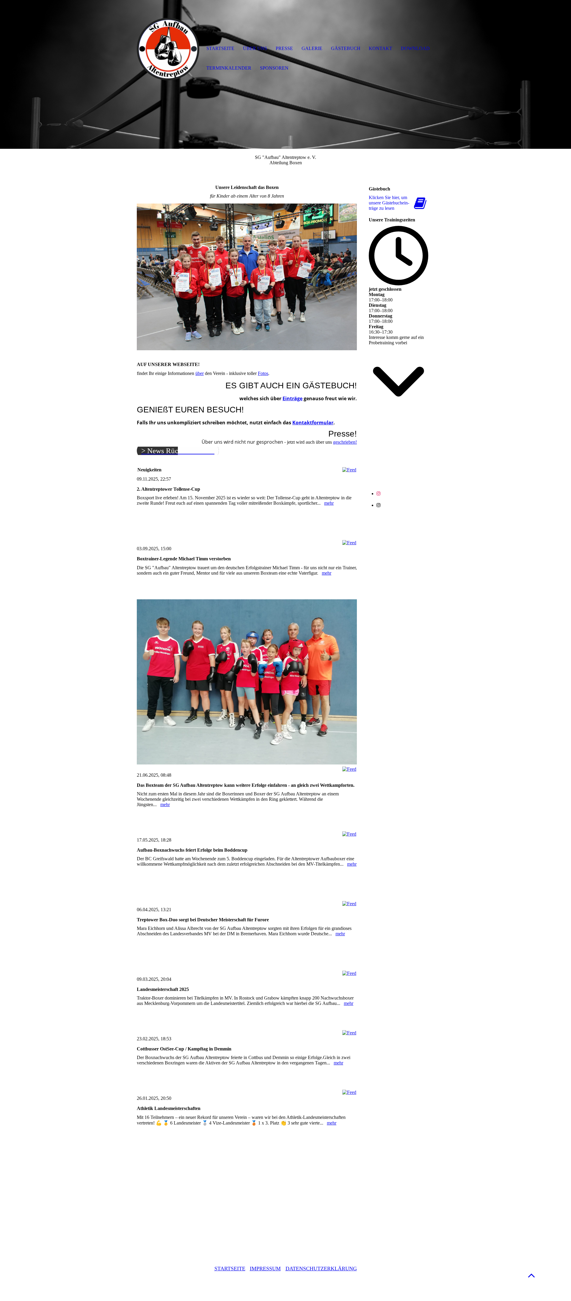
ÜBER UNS (255, 48)
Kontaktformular (312, 422)
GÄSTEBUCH (345, 48)
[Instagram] (379, 493)
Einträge (292, 398)
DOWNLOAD (415, 48)
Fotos (263, 373)
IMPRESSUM (265, 1269)
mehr (329, 503)
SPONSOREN (274, 68)
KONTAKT (380, 48)
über (199, 373)
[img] (168, 49)
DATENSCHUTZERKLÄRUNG (321, 1269)
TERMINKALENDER (228, 68)
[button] (531, 1275)
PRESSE (284, 48)
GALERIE (312, 48)
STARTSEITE (229, 1269)
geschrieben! (345, 442)
